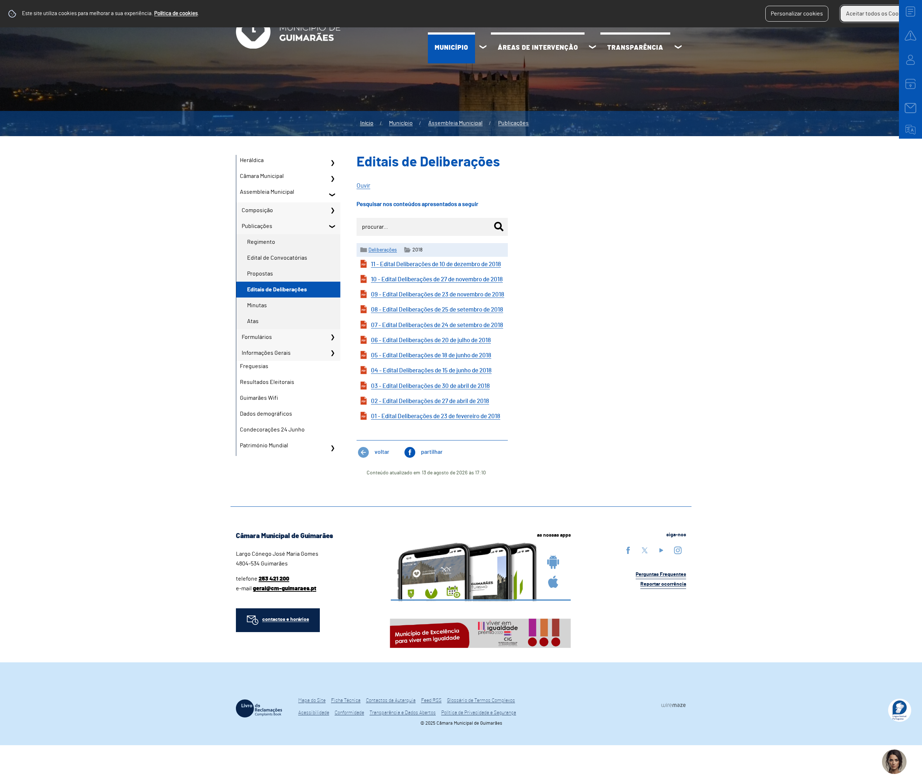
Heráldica (252, 160)
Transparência (635, 48)
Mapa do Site (312, 700)
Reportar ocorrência (663, 584)
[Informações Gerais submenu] (332, 353)
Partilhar (432, 452)
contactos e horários (285, 619)
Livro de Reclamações (259, 708)
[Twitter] (644, 550)
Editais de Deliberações (277, 289)
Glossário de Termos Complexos (481, 700)
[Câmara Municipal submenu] (332, 179)
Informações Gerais (266, 353)
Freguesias (254, 366)
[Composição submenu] (332, 210)
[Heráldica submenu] (332, 163)
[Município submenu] (483, 47)
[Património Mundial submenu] (332, 448)
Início (366, 123)
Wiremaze (673, 705)
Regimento (261, 242)
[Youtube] (661, 550)
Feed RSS (431, 700)
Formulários (257, 337)
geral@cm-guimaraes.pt (284, 588)
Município (451, 48)
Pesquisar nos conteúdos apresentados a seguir (417, 204)
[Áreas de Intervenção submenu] (592, 47)
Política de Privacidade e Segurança (478, 712)
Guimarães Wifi (259, 398)
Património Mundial (264, 445)
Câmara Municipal (262, 176)
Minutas (257, 305)
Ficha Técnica (346, 700)
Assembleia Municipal (455, 123)
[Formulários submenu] (332, 337)
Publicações (513, 123)
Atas (253, 321)
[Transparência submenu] (678, 47)
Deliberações (382, 249)
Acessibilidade (313, 712)
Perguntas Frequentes (661, 574)
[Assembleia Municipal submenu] (332, 194)
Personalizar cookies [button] (797, 14)
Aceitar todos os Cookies (877, 14)
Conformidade (349, 712)
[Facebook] (628, 550)
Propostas (260, 274)
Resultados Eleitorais (267, 382)
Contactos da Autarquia (391, 700)
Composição (257, 210)
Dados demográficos (266, 414)
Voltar (382, 452)
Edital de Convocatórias (277, 258)
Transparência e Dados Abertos (403, 712)
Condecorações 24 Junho (272, 430)
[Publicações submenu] (332, 226)
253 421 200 (274, 579)
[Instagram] (678, 550)
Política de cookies (176, 13)
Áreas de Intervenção (538, 48)
